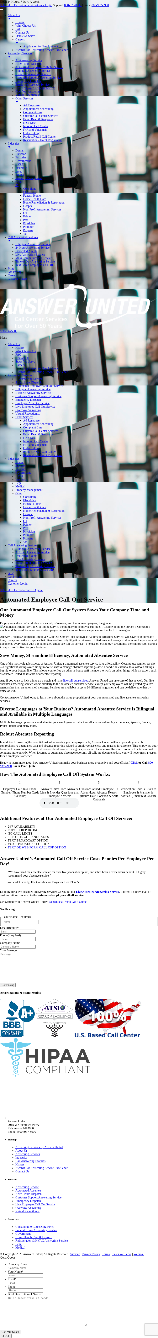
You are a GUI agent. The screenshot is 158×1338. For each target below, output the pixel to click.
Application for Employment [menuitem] (40, 46)
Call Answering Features (23, 545)
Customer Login (42, 5)
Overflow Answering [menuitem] (28, 91)
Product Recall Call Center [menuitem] (39, 136)
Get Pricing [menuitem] (15, 271)
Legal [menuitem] (18, 171)
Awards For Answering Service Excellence (41, 372)
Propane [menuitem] (28, 230)
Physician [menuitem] (29, 223)
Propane (28, 538)
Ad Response (31, 420)
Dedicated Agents (26, 555)
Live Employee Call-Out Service (35, 406)
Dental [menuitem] (19, 150)
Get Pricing (15, 576)
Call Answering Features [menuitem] (23, 239)
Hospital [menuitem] (28, 206)
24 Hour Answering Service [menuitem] (32, 247)
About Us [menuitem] (14, 16)
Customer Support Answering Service (38, 396)
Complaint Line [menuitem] (32, 112)
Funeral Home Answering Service (36, 1230)
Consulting (29, 496)
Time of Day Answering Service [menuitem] (35, 261)
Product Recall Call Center (39, 451)
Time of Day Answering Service (35, 566)
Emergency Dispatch (28, 399)
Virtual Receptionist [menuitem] (27, 95)
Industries (13, 458)
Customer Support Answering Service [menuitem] (38, 77)
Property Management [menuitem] (28, 178)
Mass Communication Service (33, 562)
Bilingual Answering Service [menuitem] (32, 70)
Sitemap (75, 1254)
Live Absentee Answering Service (97, 891)
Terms (106, 1254)
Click (134, 762)
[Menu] (1, 9)
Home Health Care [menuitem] (34, 199)
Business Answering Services (33, 392)
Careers (27, 5)
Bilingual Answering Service (32, 389)
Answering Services (20, 375)
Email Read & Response (38, 434)
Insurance (21, 479)
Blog (11, 573)
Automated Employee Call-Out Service (39, 385)
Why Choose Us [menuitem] (25, 25)
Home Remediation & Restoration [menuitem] (44, 202)
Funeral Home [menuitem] (32, 195)
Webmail (139, 1254)
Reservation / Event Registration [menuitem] (42, 140)
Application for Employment (40, 368)
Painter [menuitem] (27, 216)
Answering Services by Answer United (39, 1147)
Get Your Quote (10, 1331)
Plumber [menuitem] (28, 226)
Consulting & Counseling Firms (34, 1226)
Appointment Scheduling (38, 424)
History (19, 347)
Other (18, 493)
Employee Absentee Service (32, 403)
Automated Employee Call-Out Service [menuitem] (39, 67)
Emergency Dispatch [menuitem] (28, 81)
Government (23, 472)
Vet (25, 542)
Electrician (29, 500)
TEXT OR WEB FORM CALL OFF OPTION (37, 847)
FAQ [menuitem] (18, 29)
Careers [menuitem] (20, 41)
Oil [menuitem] (25, 213)
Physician (29, 531)
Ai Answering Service (28, 378)
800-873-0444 (73, 5)
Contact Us (22, 358)
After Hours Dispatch (28, 382)
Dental (19, 462)
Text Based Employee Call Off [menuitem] (34, 265)
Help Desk (29, 437)
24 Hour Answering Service (32, 552)
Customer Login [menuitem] (18, 278)
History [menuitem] (19, 22)
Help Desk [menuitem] (29, 122)
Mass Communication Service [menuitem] (33, 258)
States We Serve (25, 361)
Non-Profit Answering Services (42, 517)
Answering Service (27, 1187)
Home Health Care (34, 507)
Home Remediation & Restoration (44, 510)
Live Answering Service (30, 559)
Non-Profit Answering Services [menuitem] (42, 209)
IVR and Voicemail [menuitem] (35, 129)
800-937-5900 (100, 5)
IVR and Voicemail (35, 444)
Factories (20, 469)
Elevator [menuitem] (20, 154)
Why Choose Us (25, 351)
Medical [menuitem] (20, 174)
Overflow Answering (28, 410)
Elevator (20, 465)
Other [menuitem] (18, 183)
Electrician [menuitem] (29, 192)
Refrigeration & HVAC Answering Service (41, 1240)
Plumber (28, 535)
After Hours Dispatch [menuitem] (28, 63)
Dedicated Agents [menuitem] (26, 251)
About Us (14, 344)
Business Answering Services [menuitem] (33, 74)
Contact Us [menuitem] (22, 32)
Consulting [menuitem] (29, 188)
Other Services (24, 417)
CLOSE (6, 1336)
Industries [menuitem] (13, 145)
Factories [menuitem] (20, 157)
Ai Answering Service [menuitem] (28, 60)
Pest (25, 528)
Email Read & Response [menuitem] (38, 119)
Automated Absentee (28, 1190)
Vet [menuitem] (25, 233)
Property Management (28, 489)
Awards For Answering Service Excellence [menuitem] (41, 49)
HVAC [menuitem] (19, 164)
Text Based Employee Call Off (34, 569)
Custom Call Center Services (40, 431)
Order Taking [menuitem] (31, 133)
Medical (20, 486)
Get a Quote (79, 901)
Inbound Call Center (35, 441)
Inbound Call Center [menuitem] (35, 126)
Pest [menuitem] (25, 219)
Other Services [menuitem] (24, 100)
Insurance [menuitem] (21, 167)
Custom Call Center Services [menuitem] (40, 115)
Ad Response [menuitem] (31, 105)
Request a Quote (32, 590)
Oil (25, 521)
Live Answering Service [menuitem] (30, 254)
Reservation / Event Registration (42, 455)
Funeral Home (32, 503)
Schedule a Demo (11, 5)
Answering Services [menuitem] (20, 55)
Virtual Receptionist (27, 413)
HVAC (19, 476)
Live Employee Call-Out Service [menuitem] (35, 88)
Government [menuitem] (23, 160)
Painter (27, 524)
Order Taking (31, 448)
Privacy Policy (91, 1254)
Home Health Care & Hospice (33, 1237)
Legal (18, 483)
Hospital (28, 514)
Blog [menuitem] (11, 268)
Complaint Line (32, 427)
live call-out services (75, 680)
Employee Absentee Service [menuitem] (32, 84)
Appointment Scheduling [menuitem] (38, 108)
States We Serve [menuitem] (25, 36)
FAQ (18, 354)
